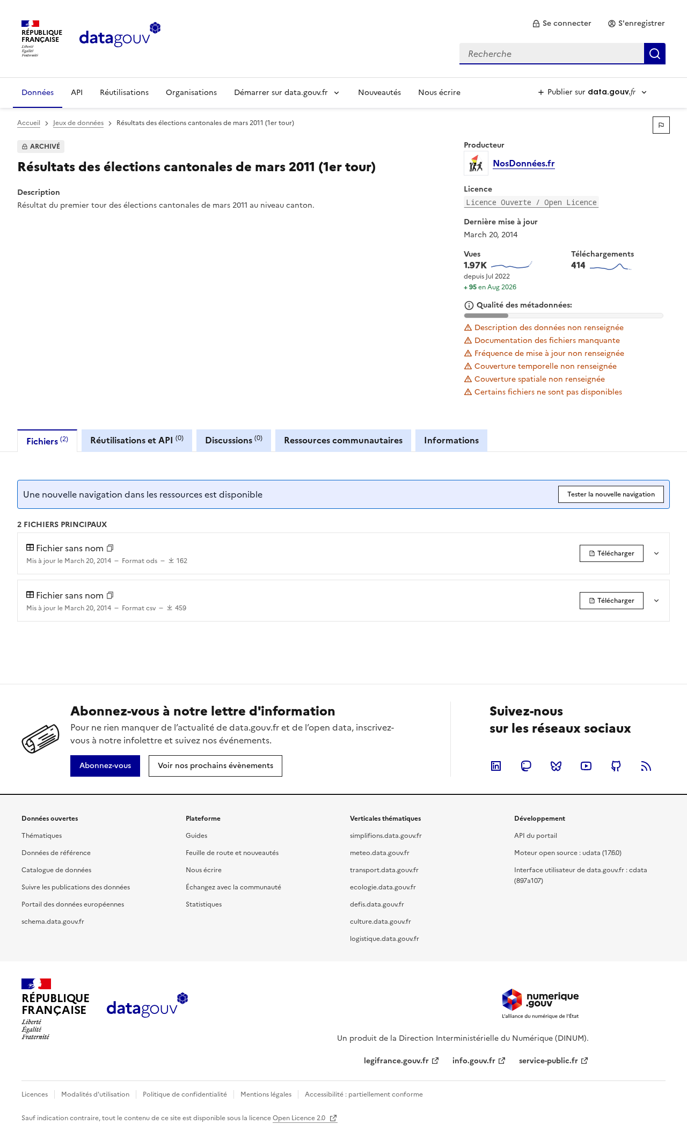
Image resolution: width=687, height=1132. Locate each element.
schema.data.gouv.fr (52, 921)
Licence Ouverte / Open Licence (531, 202)
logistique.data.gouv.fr (384, 939)
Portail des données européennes (72, 904)
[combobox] (562, 53)
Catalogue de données (56, 870)
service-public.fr (548, 1061)
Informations (451, 440)
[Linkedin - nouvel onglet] (496, 766)
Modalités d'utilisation (95, 1094)
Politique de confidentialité (185, 1094)
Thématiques (41, 836)
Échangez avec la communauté (233, 887)
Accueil (28, 123)
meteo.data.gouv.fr (380, 853)
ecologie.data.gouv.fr (383, 887)
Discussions (233, 440)
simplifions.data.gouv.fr (386, 836)
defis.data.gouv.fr (377, 904)
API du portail (535, 836)
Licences (34, 1094)
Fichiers (47, 441)
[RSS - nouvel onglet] (646, 766)
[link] (562, 23)
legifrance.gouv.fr (396, 1061)
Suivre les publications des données (75, 887)
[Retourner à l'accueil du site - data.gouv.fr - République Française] (147, 1009)
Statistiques (204, 904)
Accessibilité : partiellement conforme (364, 1094)
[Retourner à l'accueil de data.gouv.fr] (119, 37)
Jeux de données (78, 123)
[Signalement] (661, 125)
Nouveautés (379, 92)
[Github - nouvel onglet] (616, 766)
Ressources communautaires (343, 440)
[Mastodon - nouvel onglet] (526, 766)
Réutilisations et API (137, 440)
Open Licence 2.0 (300, 1118)
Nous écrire (439, 92)
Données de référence (56, 853)
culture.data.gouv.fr (380, 921)
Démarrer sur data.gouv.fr (281, 92)
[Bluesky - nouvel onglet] (556, 766)
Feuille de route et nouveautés (232, 853)
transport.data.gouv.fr (384, 870)
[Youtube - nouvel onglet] (586, 766)
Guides (196, 836)
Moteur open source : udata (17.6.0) (568, 853)
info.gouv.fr (473, 1061)
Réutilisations (124, 92)
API (77, 92)
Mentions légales (265, 1094)
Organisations (191, 92)
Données (37, 92)
